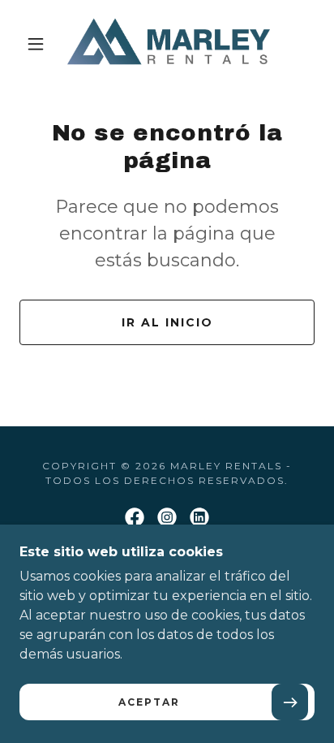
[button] (35, 44)
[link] (168, 43)
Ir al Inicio (167, 322)
